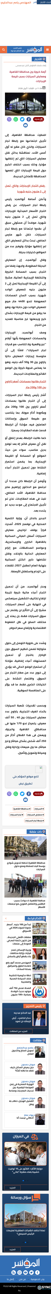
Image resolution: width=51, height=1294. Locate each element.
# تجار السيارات (16, 815)
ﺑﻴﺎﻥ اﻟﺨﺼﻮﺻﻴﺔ (37, 1279)
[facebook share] (28, 119)
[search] (3, 49)
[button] (27, 1180)
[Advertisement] (25, 25)
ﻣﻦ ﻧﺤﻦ (22, 1279)
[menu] (47, 49)
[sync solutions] (44, 1288)
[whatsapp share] (15, 119)
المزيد (12, 1188)
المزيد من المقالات (18, 1031)
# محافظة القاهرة (21, 809)
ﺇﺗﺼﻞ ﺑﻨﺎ (10, 1279)
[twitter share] (22, 119)
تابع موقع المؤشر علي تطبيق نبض (26, 780)
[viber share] (9, 119)
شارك (37, 119)
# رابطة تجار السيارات (34, 820)
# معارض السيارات (35, 815)
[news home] (25, 1263)
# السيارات (39, 809)
